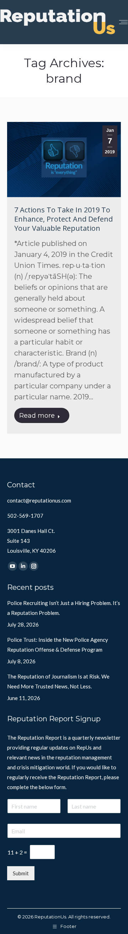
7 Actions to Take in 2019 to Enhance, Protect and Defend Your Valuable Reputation (63, 219)
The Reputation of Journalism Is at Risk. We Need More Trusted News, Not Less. (58, 681)
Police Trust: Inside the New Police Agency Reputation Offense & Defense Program (57, 644)
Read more (37, 415)
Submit (21, 873)
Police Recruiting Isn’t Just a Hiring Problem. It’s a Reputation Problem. (63, 608)
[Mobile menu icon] (123, 22)
